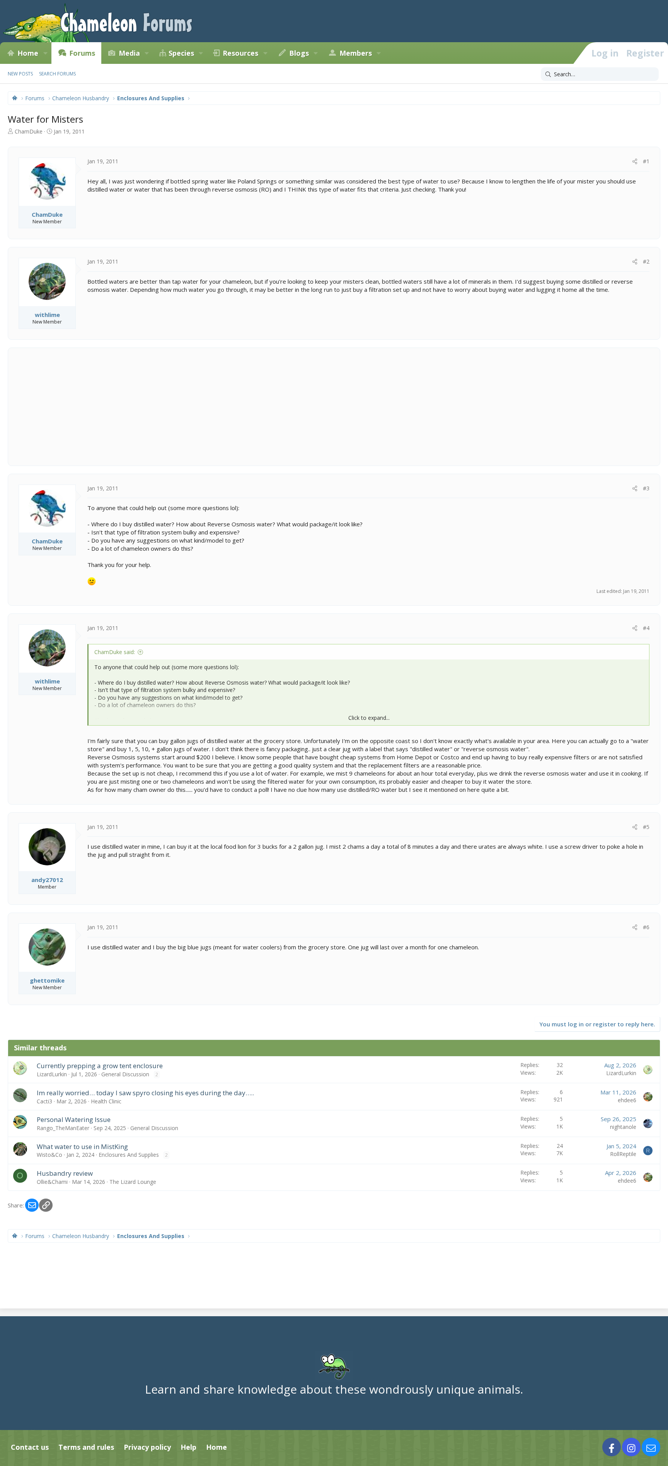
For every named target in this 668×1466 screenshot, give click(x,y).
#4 (646, 628)
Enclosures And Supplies (129, 1154)
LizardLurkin (52, 1074)
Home (27, 53)
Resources (240, 53)
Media (129, 53)
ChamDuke (29, 131)
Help (188, 1447)
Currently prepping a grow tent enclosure (100, 1065)
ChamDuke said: (114, 652)
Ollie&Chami (52, 1181)
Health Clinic (106, 1101)
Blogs (299, 53)
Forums (82, 53)
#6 (646, 927)
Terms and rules (86, 1447)
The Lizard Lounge (132, 1181)
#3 (646, 488)
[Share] (634, 161)
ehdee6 (627, 1100)
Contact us (30, 1447)
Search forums (57, 73)
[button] (45, 53)
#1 (646, 161)
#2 (646, 261)
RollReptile (623, 1154)
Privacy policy (147, 1447)
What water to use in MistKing (82, 1146)
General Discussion (125, 1074)
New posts (20, 73)
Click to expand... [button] (369, 717)
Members (355, 53)
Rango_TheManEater (63, 1128)
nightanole (623, 1126)
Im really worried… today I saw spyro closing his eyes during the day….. (145, 1092)
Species (181, 53)
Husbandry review (65, 1173)
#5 (646, 827)
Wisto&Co (49, 1154)
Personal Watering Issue (74, 1119)
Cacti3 (44, 1101)
